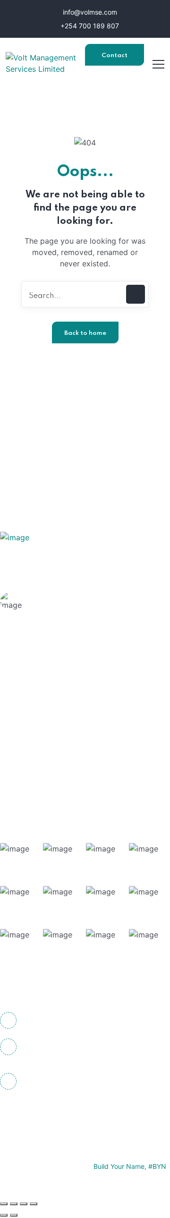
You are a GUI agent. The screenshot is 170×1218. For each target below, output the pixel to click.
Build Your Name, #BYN (130, 1166)
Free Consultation (69, 613)
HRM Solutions (51, 678)
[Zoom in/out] (4, 1203)
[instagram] (61, 1113)
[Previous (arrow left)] (4, 1215)
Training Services (55, 733)
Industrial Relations (59, 770)
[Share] (23, 1203)
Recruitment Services (63, 788)
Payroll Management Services (78, 752)
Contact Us (115, 59)
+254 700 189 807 (89, 26)
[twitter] (35, 1113)
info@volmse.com (89, 12)
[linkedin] (87, 1113)
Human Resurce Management (77, 696)
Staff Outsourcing (56, 715)
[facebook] (9, 1113)
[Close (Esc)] (33, 1203)
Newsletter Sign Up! (93, 433)
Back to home (85, 333)
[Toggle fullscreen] (13, 1203)
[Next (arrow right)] (13, 1215)
